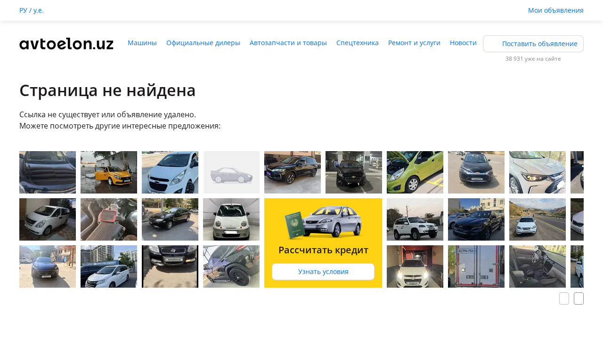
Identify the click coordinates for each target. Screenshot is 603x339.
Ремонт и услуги (414, 42)
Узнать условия (323, 271)
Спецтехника (357, 42)
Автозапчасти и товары (288, 42)
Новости (463, 42)
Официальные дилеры (203, 42)
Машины (142, 42)
